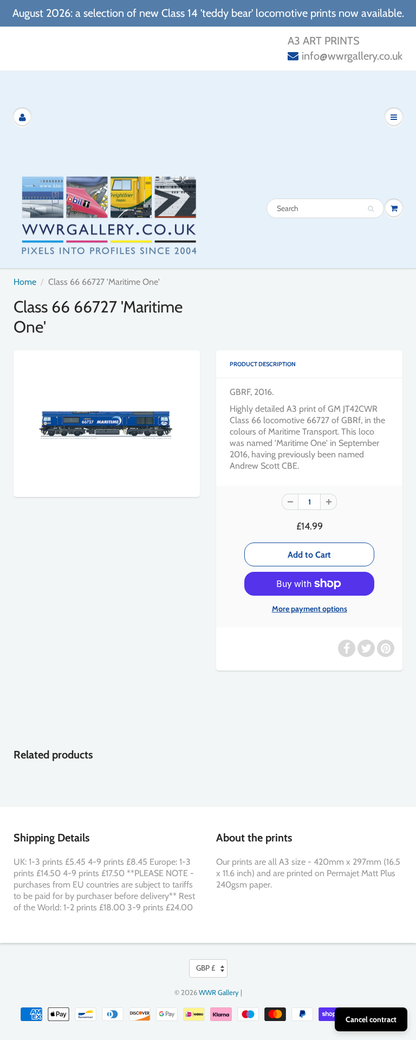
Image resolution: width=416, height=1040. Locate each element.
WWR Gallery (219, 992)
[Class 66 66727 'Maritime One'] (106, 422)
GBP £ (205, 968)
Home (25, 282)
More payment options (309, 609)
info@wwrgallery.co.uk (352, 55)
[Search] (370, 209)
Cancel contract (371, 1019)
